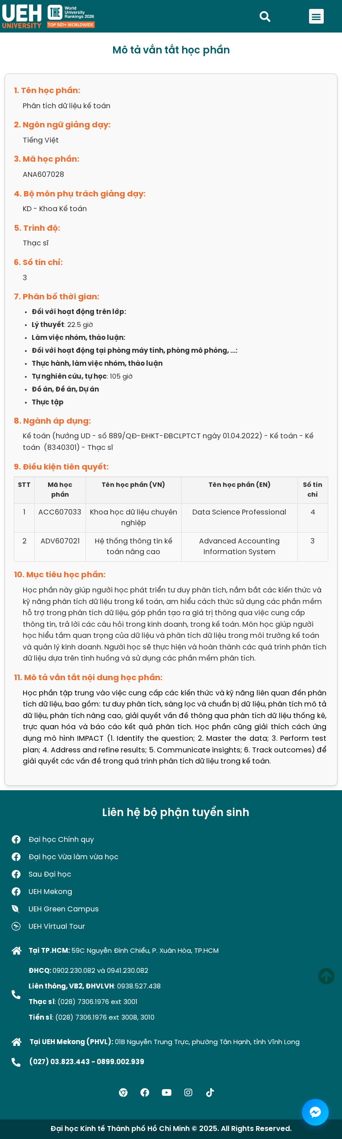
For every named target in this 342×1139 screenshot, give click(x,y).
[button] (316, 16)
